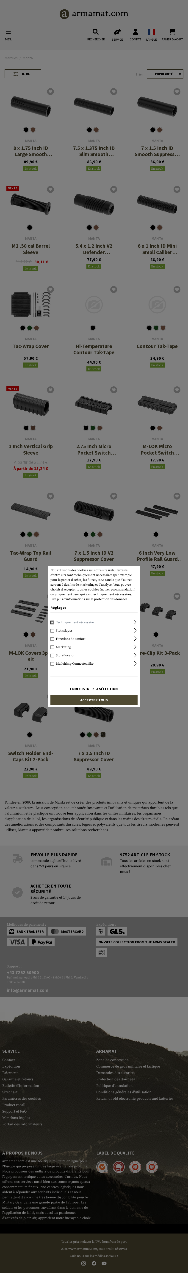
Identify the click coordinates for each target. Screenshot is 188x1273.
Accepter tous (94, 700)
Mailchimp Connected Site (75, 664)
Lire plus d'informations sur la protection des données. (89, 599)
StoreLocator (65, 656)
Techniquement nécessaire (75, 623)
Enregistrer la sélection (94, 689)
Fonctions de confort (71, 639)
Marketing (63, 647)
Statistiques (64, 631)
